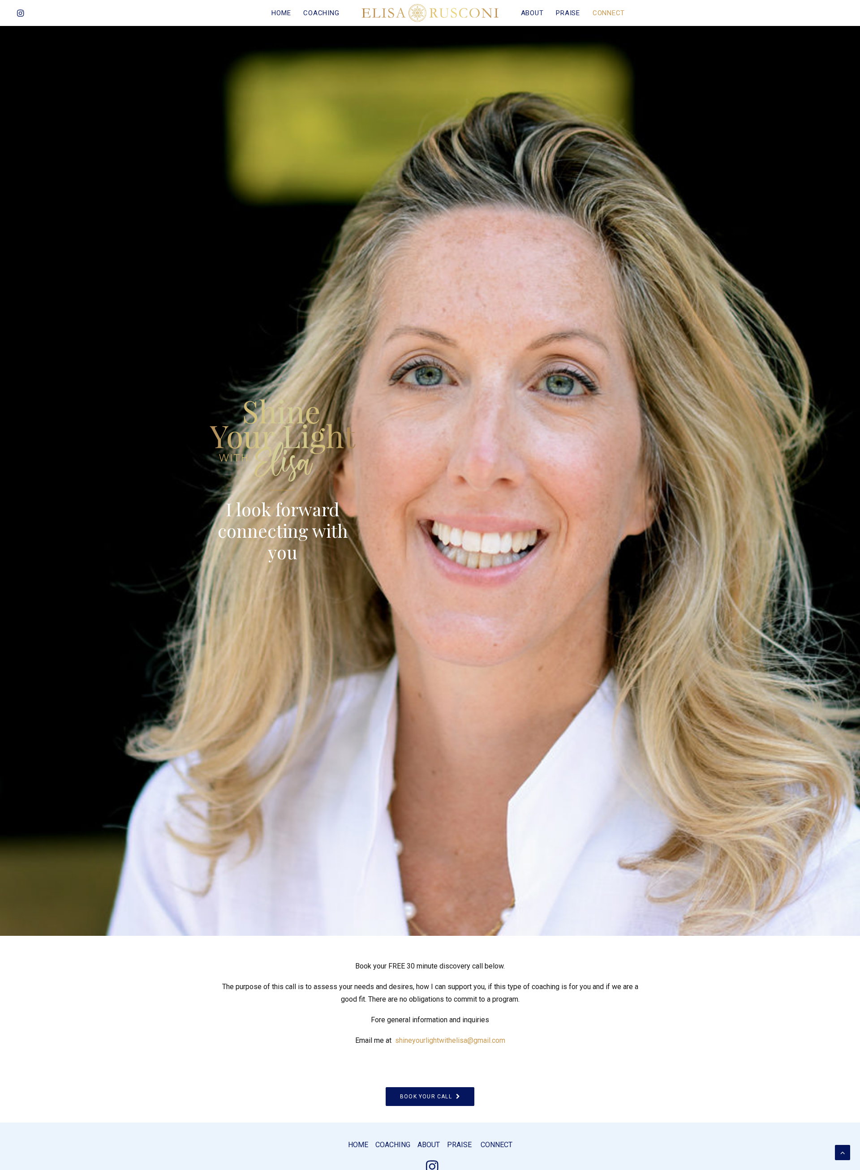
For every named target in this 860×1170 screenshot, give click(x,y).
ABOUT (532, 13)
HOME (281, 13)
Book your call (426, 1096)
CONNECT (609, 13)
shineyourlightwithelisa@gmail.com (450, 1040)
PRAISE (568, 13)
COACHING (321, 13)
